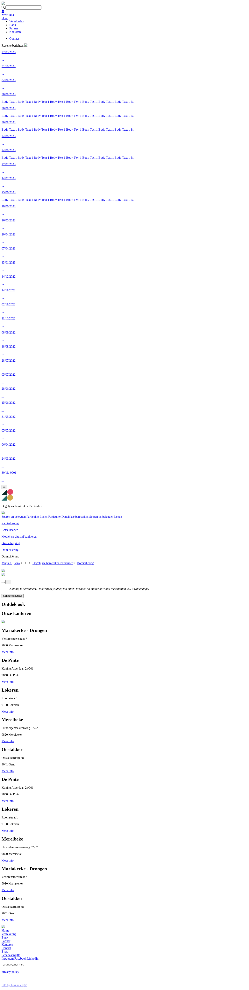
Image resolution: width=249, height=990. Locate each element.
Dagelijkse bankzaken (75, 516)
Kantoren (15, 32)
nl (3, 18)
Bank (12, 25)
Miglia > (7, 563)
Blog (5, 951)
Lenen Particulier (50, 516)
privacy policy (10, 971)
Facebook (20, 958)
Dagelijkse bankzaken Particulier (52, 563)
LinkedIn (33, 958)
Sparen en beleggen (101, 516)
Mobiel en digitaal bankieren (19, 536)
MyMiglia (8, 14)
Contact (14, 38)
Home (5, 930)
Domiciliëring (10, 549)
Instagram (8, 958)
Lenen (118, 516)
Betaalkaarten (10, 530)
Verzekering (16, 21)
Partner (13, 28)
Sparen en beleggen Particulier (20, 516)
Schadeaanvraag (12, 595)
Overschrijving (11, 543)
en (6, 18)
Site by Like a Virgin (14, 985)
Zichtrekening (10, 523)
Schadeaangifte (11, 955)
